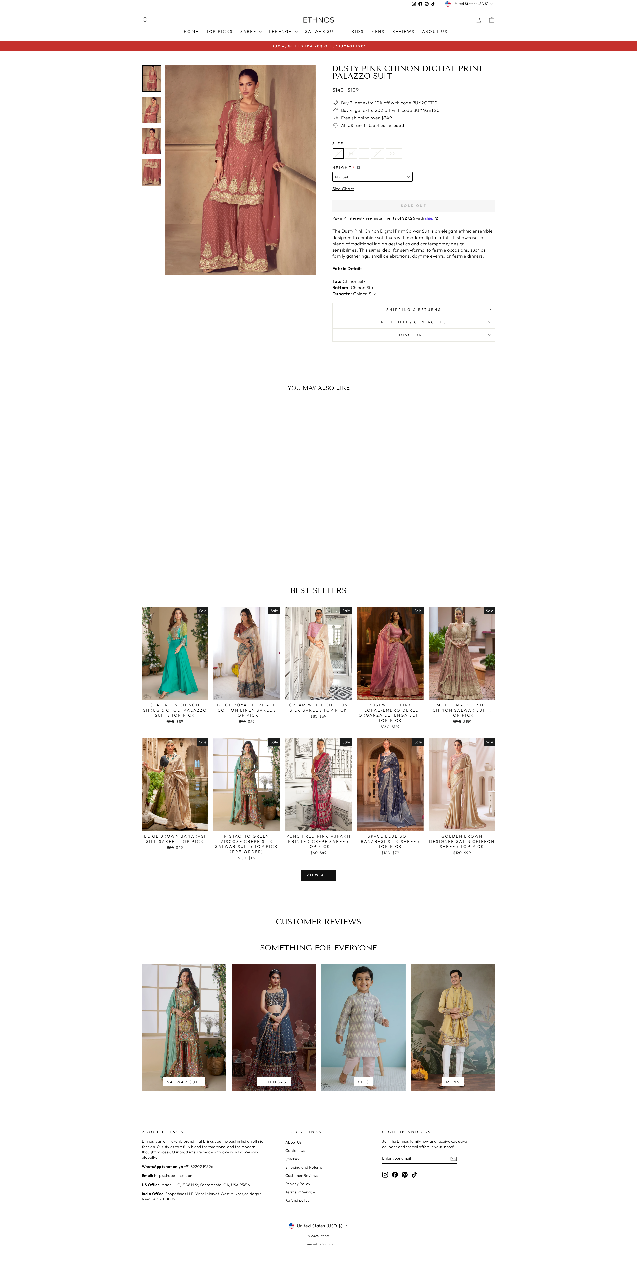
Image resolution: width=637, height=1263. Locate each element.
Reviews (403, 31)
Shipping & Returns (413, 309)
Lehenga (281, 31)
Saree (249, 31)
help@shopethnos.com (174, 1175)
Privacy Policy (297, 1183)
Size (338, 143)
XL (377, 153)
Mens (378, 31)
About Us (435, 31)
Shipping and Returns (303, 1167)
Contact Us (295, 1150)
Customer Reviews (301, 1175)
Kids (358, 31)
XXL (394, 153)
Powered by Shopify (318, 1244)
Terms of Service (300, 1192)
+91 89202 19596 (198, 1166)
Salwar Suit (322, 31)
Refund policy (297, 1200)
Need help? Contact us (414, 322)
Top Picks (219, 31)
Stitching (293, 1159)
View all (318, 875)
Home (191, 31)
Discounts (414, 335)
